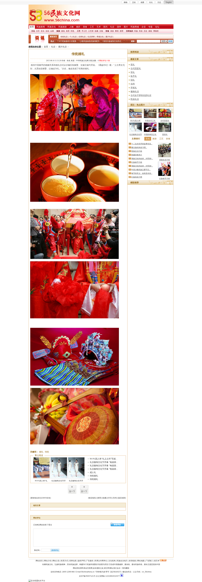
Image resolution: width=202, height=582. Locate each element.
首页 (46, 47)
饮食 (107, 31)
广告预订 (149, 561)
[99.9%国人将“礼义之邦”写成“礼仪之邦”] (41, 478)
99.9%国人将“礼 (41, 481)
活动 (47, 31)
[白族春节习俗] (164, 176)
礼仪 (53, 47)
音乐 (42, 31)
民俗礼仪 (135, 99)
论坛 (151, 2)
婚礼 (41, 452)
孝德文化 (100, 37)
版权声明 (81, 561)
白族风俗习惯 (136, 177)
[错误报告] (92, 498)
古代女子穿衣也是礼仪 (141, 95)
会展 (52, 31)
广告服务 (89, 561)
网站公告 (56, 561)
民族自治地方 (122, 561)
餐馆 (117, 31)
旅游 (58, 31)
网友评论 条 (104, 61)
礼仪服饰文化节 (135, 134)
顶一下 (72, 491)
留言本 (156, 561)
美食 (112, 31)
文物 (101, 31)
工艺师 (90, 31)
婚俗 (150, 31)
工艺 (78, 31)
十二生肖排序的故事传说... (141, 144)
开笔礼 (134, 88)
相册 (142, 2)
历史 (145, 31)
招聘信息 (72, 561)
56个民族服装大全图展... (67, 41)
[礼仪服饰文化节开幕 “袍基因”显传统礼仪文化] (58, 478)
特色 (72, 31)
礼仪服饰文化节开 (58, 481)
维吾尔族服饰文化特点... (112, 41)
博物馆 (156, 31)
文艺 (38, 31)
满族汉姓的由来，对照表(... (142, 159)
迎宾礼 (165, 134)
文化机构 (111, 561)
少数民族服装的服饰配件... (90, 41)
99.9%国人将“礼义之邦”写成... (103, 459)
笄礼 (133, 72)
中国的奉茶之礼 (150, 134)
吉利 (133, 84)
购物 (125, 2)
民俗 (141, 31)
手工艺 (84, 31)
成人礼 (93, 472)
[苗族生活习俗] (164, 157)
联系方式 (64, 561)
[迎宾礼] (164, 131)
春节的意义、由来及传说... (141, 173)
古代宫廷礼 (136, 68)
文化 (33, 31)
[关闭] (114, 498)
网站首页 (39, 561)
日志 (159, 2)
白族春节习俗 (136, 162)
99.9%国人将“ (135, 121)
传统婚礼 (94, 476)
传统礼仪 (64, 37)
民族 (136, 31)
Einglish (169, 2)
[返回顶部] (122, 498)
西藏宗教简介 (136, 155)
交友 (134, 2)
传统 (47, 452)
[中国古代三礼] (150, 118)
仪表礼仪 (82, 37)
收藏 (96, 31)
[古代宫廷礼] (164, 118)
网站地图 (140, 561)
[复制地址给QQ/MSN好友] (40, 498)
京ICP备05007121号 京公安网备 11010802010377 (99, 576)
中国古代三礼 (150, 121)
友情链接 (132, 561)
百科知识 (129, 31)
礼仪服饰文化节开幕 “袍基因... (104, 462)
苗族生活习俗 (136, 151)
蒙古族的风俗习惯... (139, 147)
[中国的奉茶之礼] (150, 131)
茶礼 (133, 65)
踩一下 (84, 491)
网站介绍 (47, 561)
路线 (63, 31)
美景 (68, 31)
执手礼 (134, 76)
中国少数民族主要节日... (141, 170)
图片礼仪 (109, 37)
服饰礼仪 (135, 91)
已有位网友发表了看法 (42, 525)
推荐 (121, 31)
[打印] (109, 498)
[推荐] (99, 498)
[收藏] (104, 498)
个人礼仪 (73, 37)
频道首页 (53, 37)
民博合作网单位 (101, 561)
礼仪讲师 (91, 37)
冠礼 (133, 80)
